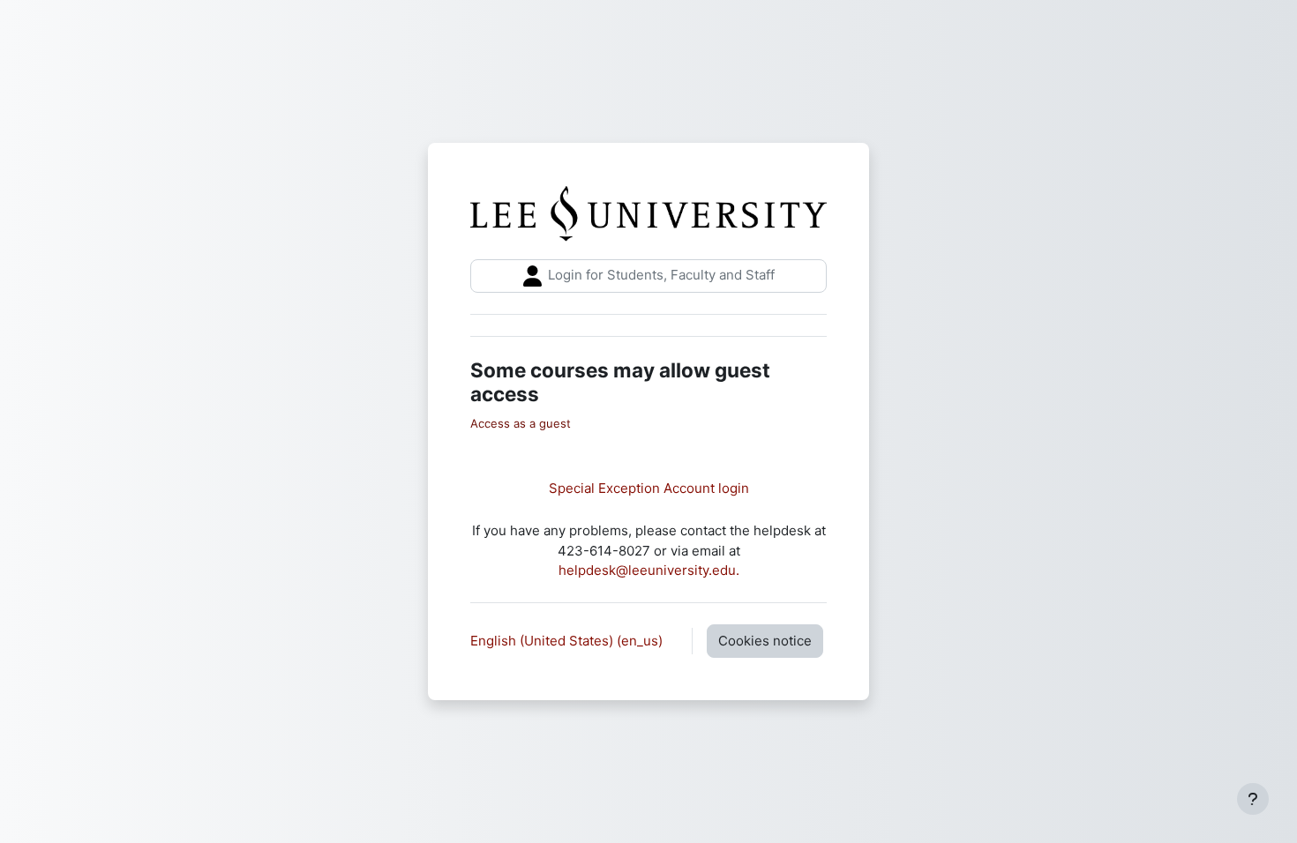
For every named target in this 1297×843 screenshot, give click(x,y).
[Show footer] (1253, 799)
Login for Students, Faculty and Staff (659, 274)
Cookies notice (765, 640)
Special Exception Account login (649, 488)
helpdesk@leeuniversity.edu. (649, 570)
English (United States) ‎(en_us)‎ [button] (568, 640)
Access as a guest (520, 423)
